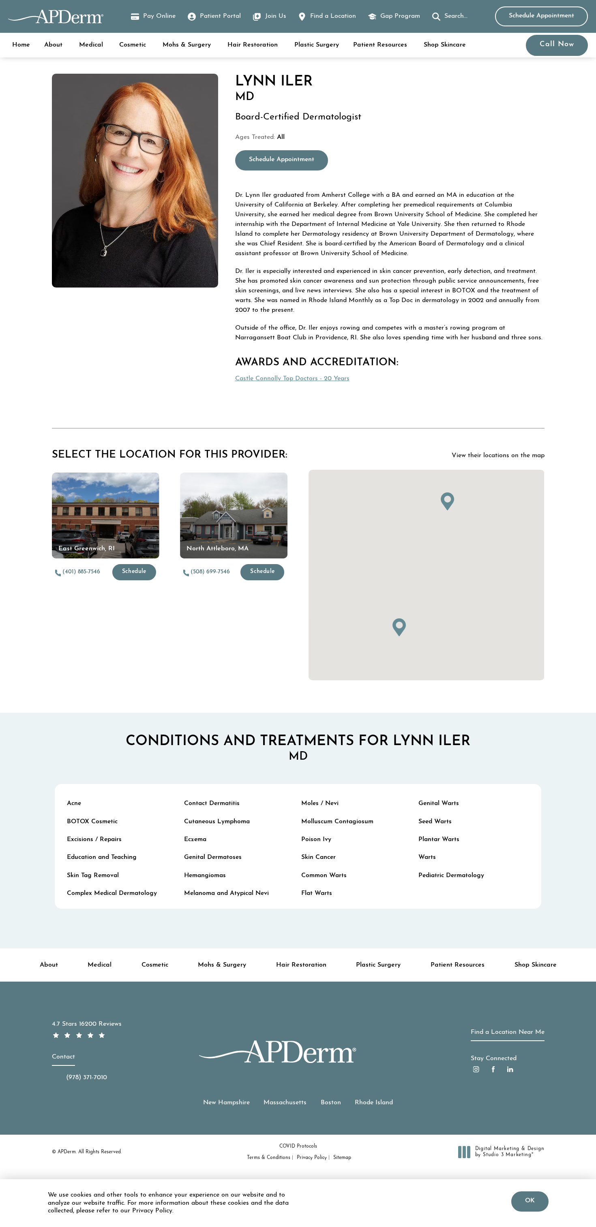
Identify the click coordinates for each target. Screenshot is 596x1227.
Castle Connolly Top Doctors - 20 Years (292, 378)
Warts (427, 857)
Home (21, 45)
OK (530, 1200)
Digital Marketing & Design (510, 1152)
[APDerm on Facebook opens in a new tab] (493, 1069)
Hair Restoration (252, 45)
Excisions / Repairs (94, 839)
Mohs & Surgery (187, 45)
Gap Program (400, 16)
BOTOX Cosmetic (92, 821)
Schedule (134, 572)
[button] (449, 16)
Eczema (195, 839)
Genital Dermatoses (213, 857)
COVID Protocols (298, 1146)
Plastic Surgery (316, 45)
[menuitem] (476, 1069)
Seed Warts (435, 821)
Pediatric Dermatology (451, 875)
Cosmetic (132, 45)
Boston (331, 1102)
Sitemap (342, 1157)
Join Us (275, 16)
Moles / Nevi (320, 803)
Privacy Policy (312, 1157)
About (53, 45)
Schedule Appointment (541, 16)
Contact (63, 1057)
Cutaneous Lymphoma (217, 821)
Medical (91, 45)
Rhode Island (374, 1102)
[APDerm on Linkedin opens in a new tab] (510, 1069)
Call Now (557, 44)
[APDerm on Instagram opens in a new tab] (476, 1069)
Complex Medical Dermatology (112, 893)
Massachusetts (285, 1102)
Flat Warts (316, 893)
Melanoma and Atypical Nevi (226, 893)
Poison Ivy (316, 839)
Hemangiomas (205, 875)
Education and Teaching (102, 857)
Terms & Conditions (268, 1157)
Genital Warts (438, 803)
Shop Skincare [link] (445, 45)
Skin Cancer (318, 857)
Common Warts (324, 875)
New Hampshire (226, 1102)
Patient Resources (380, 45)
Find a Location (333, 16)
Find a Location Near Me (508, 1032)
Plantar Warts (438, 839)
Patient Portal (220, 16)
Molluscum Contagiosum (337, 821)
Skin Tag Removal (93, 875)
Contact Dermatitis (212, 803)
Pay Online (153, 17)
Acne (74, 803)
